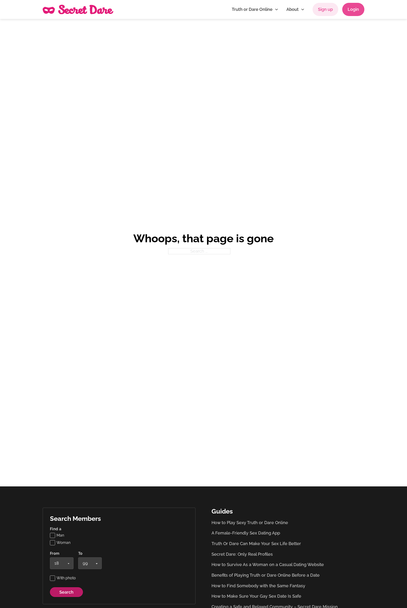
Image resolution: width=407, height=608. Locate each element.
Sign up (325, 9)
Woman (63, 542)
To (80, 553)
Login (353, 9)
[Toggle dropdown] (276, 9)
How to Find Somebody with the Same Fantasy (258, 585)
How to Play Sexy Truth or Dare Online (250, 522)
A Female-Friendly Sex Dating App (246, 532)
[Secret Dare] (78, 9)
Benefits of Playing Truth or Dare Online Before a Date (266, 575)
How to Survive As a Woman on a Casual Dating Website (268, 564)
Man (60, 535)
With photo (66, 578)
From (55, 553)
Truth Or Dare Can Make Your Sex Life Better (256, 543)
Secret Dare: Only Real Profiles (242, 554)
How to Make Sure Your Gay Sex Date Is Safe (256, 596)
